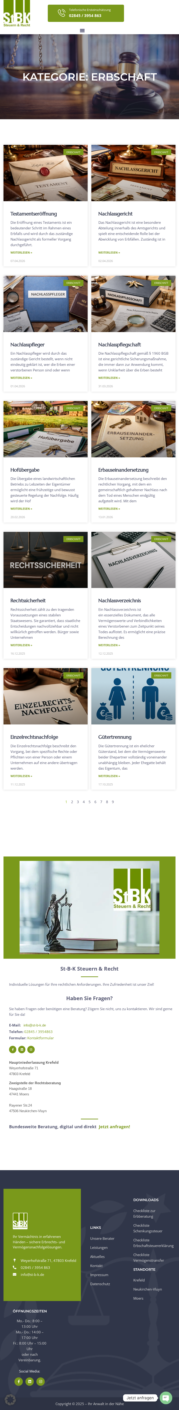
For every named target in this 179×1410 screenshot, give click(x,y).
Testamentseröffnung (33, 214)
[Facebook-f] (12, 1049)
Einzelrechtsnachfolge (34, 737)
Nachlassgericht (115, 214)
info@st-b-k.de (35, 1025)
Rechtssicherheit (28, 601)
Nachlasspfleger (27, 345)
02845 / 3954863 (38, 1031)
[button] (82, 30)
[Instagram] (30, 1049)
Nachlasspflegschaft (119, 345)
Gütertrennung (114, 737)
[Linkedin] (21, 1049)
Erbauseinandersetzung (123, 470)
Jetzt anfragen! (114, 1126)
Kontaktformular (40, 1038)
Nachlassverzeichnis (119, 601)
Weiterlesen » (21, 253)
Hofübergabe (24, 470)
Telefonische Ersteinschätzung (90, 10)
